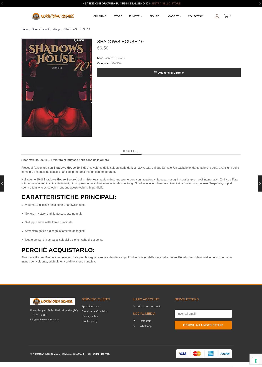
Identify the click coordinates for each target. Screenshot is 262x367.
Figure (154, 16)
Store (118, 16)
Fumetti (134, 16)
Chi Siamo (99, 16)
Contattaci (196, 16)
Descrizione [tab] (131, 151)
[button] (2, 3)
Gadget (173, 16)
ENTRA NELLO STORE (166, 3)
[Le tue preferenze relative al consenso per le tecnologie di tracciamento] (255, 360)
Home (25, 29)
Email (178, 306)
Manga (56, 29)
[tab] (131, 151)
